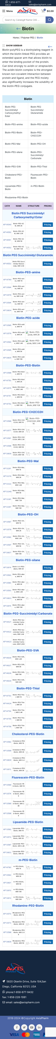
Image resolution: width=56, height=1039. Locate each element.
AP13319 (7, 476)
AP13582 (7, 742)
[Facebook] (17, 1027)
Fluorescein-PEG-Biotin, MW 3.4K (18, 803)
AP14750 (7, 380)
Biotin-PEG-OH (38, 143)
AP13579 (7, 295)
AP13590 (7, 537)
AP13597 (7, 545)
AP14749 (7, 279)
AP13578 (7, 333)
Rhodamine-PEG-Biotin (16, 197)
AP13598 (7, 813)
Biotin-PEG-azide (39, 124)
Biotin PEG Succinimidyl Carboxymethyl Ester (13, 111)
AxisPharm (42, 1018)
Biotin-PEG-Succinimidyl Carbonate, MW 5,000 (19, 642)
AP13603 (7, 598)
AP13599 (7, 750)
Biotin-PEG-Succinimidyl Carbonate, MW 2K (18, 622)
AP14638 (7, 673)
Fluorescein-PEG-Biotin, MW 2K (18, 794)
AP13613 (7, 898)
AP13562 (7, 829)
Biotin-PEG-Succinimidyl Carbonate (37, 155)
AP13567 (7, 522)
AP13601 (7, 883)
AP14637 (7, 665)
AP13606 (7, 453)
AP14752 (7, 404)
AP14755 (7, 719)
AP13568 (7, 373)
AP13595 (7, 350)
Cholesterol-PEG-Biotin (13, 176)
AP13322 (7, 484)
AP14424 (7, 703)
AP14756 (7, 726)
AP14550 (7, 232)
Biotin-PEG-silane (13, 152)
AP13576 (7, 529)
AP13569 (7, 785)
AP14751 (7, 396)
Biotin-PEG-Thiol (39, 166)
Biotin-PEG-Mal (12, 143)
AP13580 (7, 583)
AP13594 (7, 302)
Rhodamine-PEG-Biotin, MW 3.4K (19, 932)
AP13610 (7, 890)
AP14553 (7, 263)
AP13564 (7, 287)
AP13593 (7, 590)
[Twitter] (24, 1027)
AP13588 (7, 932)
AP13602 (7, 852)
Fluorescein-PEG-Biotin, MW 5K (18, 813)
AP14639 (7, 681)
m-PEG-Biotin (37, 186)
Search (50, 19)
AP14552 (7, 247)
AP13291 (7, 468)
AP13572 (7, 837)
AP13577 (7, 430)
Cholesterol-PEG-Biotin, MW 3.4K (19, 760)
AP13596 (7, 446)
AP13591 (7, 438)
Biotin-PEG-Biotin (13, 132)
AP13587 (7, 845)
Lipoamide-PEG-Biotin (13, 187)
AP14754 (7, 711)
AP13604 (7, 310)
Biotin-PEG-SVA (13, 166)
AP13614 (7, 567)
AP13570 (7, 914)
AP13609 (7, 760)
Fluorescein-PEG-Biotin (39, 176)
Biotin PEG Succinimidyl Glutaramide (37, 109)
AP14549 (7, 224)
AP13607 (7, 552)
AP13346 (7, 491)
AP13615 (7, 606)
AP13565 (7, 325)
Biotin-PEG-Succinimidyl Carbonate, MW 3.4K (18, 632)
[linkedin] (39, 1027)
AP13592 (7, 342)
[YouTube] (32, 1027)
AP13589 (7, 803)
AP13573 (7, 923)
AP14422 (7, 632)
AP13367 (7, 507)
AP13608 (7, 941)
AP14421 (7, 622)
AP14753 (7, 696)
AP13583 (7, 875)
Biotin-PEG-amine (14, 124)
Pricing (47, 224)
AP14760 (7, 867)
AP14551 (7, 240)
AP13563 (7, 575)
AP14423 (7, 641)
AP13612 (7, 769)
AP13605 (7, 358)
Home (16, 37)
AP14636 (7, 658)
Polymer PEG (27, 37)
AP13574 (7, 793)
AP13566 (7, 421)
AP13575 (7, 388)
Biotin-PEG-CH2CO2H (36, 134)
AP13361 (7, 499)
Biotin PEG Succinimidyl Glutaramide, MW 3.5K (19, 264)
